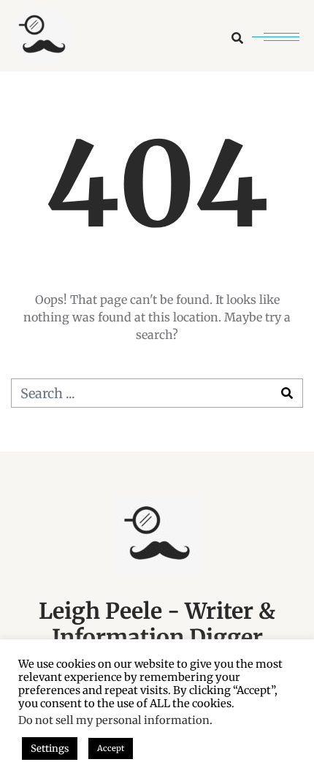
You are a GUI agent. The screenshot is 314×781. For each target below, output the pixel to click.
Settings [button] (50, 748)
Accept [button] (110, 748)
